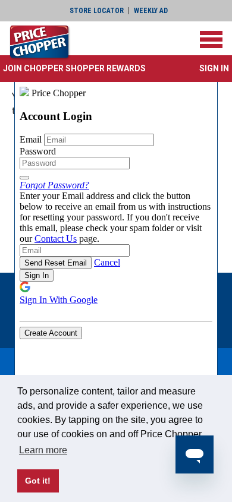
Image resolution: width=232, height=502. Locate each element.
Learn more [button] (43, 450)
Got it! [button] (38, 480)
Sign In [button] (214, 68)
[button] (74, 68)
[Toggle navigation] (211, 39)
